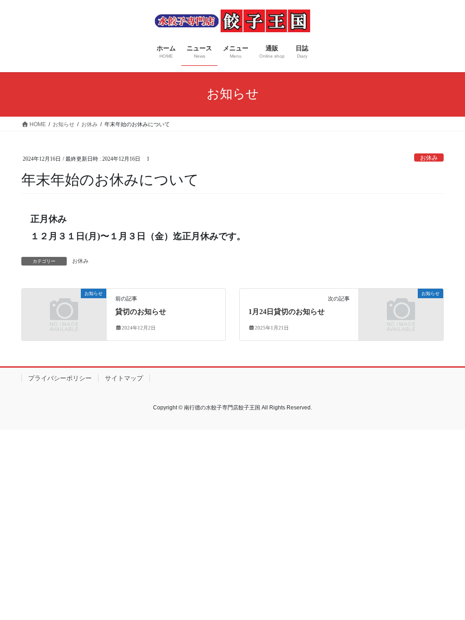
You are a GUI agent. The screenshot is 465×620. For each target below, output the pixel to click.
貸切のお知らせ (140, 311)
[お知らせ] (64, 314)
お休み (429, 158)
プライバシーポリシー (60, 378)
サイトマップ (124, 378)
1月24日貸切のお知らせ (286, 311)
